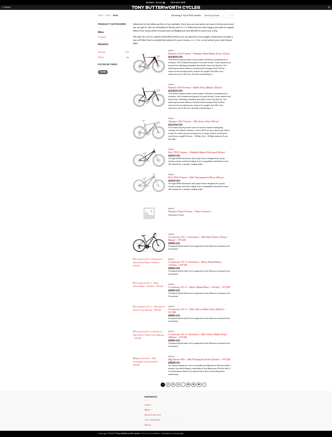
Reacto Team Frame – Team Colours (189, 212)
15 (193, 385)
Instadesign (178, 434)
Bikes (101, 32)
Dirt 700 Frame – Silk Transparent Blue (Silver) (196, 178)
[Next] (204, 385)
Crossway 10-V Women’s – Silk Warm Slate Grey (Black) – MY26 (197, 336)
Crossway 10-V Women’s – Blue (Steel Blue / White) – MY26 (195, 263)
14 (188, 385)
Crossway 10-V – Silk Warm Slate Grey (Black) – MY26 (197, 311)
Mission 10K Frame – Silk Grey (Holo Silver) (193, 122)
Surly (101, 57)
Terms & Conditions (150, 434)
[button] (155, 3)
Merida (102, 52)
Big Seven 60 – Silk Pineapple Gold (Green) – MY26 (199, 360)
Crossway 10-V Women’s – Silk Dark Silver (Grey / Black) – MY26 (198, 238)
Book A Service (153, 415)
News (148, 425)
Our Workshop (152, 420)
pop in (193, 40)
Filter (103, 72)
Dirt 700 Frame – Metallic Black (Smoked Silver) (196, 152)
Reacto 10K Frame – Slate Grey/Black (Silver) (195, 88)
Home (100, 15)
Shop (108, 15)
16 (199, 385)
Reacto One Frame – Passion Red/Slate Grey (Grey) (199, 54)
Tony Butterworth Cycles (166, 8)
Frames (102, 37)
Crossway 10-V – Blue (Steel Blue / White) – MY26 (199, 287)
